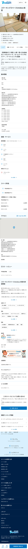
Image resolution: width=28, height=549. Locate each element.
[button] (14, 22)
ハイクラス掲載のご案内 (5, 487)
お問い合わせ (15, 408)
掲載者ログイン (4, 490)
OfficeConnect (3, 501)
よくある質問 (3, 476)
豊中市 (10, 432)
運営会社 (2, 520)
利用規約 (2, 479)
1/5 (25, 29)
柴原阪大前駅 (16, 432)
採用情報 (2, 523)
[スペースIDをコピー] (4, 347)
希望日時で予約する (18, 546)
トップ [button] (2, 47)
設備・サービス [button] (10, 47)
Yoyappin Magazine (4, 514)
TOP (2, 432)
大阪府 (6, 432)
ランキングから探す (4, 471)
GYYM (2, 507)
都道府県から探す (4, 469)
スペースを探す (4, 461)
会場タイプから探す (4, 464)
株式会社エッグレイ (11, 335)
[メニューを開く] (25, 2)
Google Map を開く (22, 215)
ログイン (21, 2)
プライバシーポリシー (5, 525)
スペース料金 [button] (20, 47)
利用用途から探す (4, 466)
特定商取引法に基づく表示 (6, 527)
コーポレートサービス (5, 474)
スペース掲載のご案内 (5, 485)
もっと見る (13, 177)
